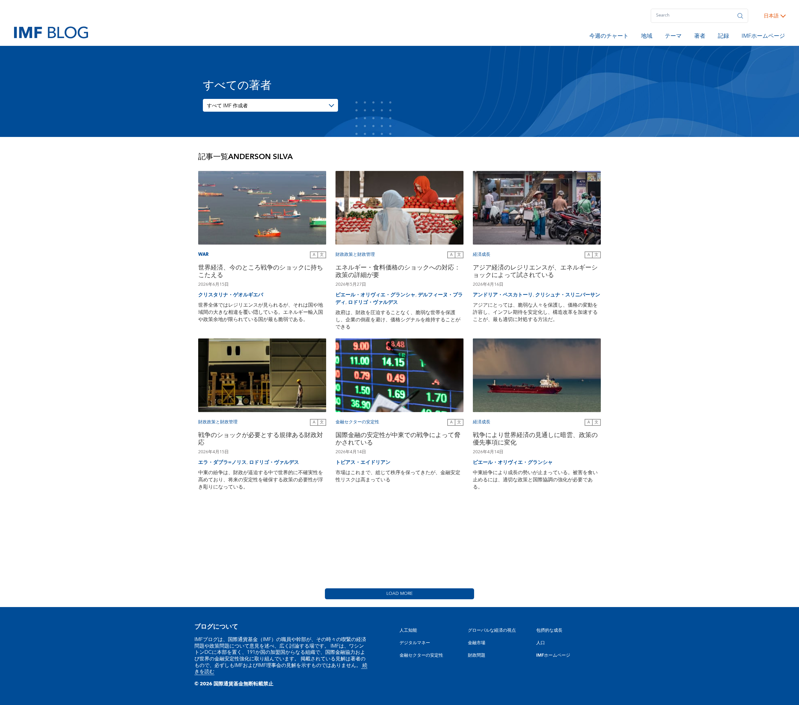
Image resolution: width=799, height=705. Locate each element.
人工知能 (408, 630)
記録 (723, 37)
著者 (699, 37)
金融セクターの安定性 (421, 655)
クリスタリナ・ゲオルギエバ (230, 294)
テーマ (673, 37)
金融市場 (476, 643)
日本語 (771, 16)
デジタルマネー (415, 643)
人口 (540, 643)
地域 (646, 37)
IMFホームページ (763, 37)
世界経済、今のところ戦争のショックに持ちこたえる (260, 272)
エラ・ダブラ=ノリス (222, 462)
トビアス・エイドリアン (363, 462)
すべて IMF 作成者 (227, 105)
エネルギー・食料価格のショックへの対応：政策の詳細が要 (398, 272)
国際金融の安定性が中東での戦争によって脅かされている (398, 439)
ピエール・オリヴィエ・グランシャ (375, 294)
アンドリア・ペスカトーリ (503, 294)
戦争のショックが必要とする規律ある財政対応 (260, 439)
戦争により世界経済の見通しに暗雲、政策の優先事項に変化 (535, 439)
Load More (399, 593)
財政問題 (476, 655)
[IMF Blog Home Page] (51, 32)
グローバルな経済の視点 (492, 630)
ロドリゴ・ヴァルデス (373, 302)
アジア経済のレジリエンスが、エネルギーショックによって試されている (535, 272)
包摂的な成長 (549, 630)
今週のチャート (609, 37)
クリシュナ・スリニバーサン (567, 294)
